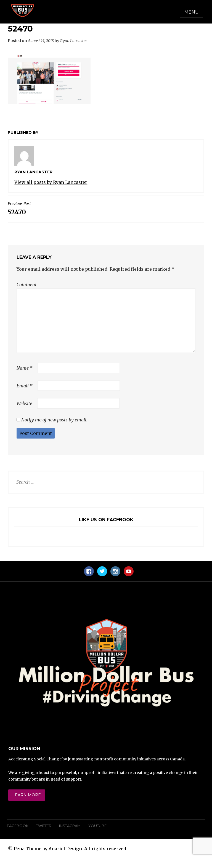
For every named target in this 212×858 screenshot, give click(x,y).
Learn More (26, 794)
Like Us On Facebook (106, 519)
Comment (27, 284)
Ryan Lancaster (73, 40)
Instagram (70, 825)
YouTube (97, 825)
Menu (191, 12)
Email (25, 385)
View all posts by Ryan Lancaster (50, 182)
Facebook (17, 825)
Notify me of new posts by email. (54, 420)
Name (25, 368)
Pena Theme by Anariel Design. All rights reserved (70, 848)
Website (24, 403)
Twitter (43, 825)
